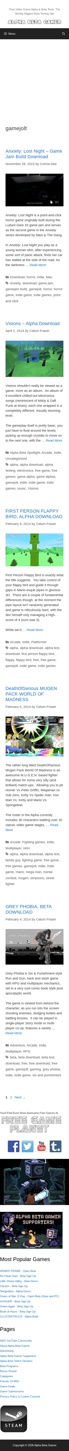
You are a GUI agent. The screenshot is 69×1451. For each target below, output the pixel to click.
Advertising (6, 1350)
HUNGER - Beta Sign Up (15, 1301)
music (21, 488)
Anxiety (15, 283)
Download (17, 277)
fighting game (32, 860)
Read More (38, 265)
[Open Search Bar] (63, 33)
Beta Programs (9, 1366)
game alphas (45, 477)
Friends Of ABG (9, 1381)
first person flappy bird (38, 654)
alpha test (52, 648)
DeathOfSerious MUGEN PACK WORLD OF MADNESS (31, 694)
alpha (14, 465)
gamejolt (35, 289)
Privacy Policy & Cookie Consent (20, 1396)
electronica (25, 470)
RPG (26, 1051)
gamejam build (16, 289)
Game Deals (7, 1386)
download (29, 283)
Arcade (47, 453)
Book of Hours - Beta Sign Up (18, 1311)
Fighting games (33, 842)
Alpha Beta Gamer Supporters (18, 1356)
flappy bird (23, 660)
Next (20, 1097)
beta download (29, 1057)
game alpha (26, 477)
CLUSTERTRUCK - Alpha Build (19, 1316)
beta (13, 1057)
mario (20, 872)
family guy (13, 860)
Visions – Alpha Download (33, 323)
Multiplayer (13, 848)
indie (23, 482)
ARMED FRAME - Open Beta (18, 1271)
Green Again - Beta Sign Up (16, 1306)
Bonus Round (8, 1371)
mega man (33, 872)
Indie (40, 277)
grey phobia (51, 1069)
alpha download (31, 465)
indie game (24, 295)
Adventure (17, 1045)
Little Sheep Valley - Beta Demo (19, 1281)
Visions (33, 488)
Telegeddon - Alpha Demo (15, 1291)
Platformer (39, 642)
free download (39, 1063)
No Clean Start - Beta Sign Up (18, 1275)
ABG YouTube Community (16, 1340)
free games (14, 866)
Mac (49, 277)
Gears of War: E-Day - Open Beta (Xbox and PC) (29, 1296)
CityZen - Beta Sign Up (14, 1286)
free (36, 660)
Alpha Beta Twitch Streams (16, 1360)
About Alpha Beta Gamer (15, 1345)
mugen (23, 878)
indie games (43, 295)
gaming (35, 1069)
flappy (10, 660)
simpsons (37, 878)
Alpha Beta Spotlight (25, 453)
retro (26, 848)
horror (30, 277)
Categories (6, 1376)
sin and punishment (46, 1075)
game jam (45, 283)
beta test (48, 1057)
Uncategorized (16, 458)
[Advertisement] (34, 79)
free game (42, 470)
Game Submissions (12, 1391)
